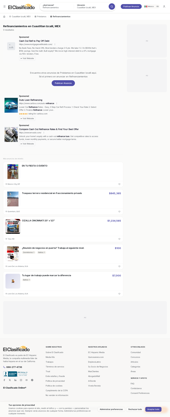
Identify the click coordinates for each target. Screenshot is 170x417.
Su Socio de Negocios (98, 367)
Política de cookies (54, 386)
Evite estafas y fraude (55, 376)
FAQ (132, 383)
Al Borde (92, 381)
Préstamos (41, 16)
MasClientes (93, 371)
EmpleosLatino (94, 362)
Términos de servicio (55, 367)
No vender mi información (57, 395)
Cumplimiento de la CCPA (57, 390)
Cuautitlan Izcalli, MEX (21, 16)
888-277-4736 (14, 367)
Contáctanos (136, 388)
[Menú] (4, 6)
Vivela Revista (94, 386)
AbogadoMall (94, 376)
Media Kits (50, 357)
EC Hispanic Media (96, 352)
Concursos (135, 357)
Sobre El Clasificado (54, 352)
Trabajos (49, 362)
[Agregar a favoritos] (119, 184)
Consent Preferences (140, 393)
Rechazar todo (135, 409)
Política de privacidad (55, 381)
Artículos (134, 362)
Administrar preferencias (111, 409)
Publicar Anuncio (131, 6)
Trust (48, 371)
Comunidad (136, 352)
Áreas (133, 371)
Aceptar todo (153, 409)
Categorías (135, 367)
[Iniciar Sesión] (164, 6)
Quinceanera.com (96, 357)
